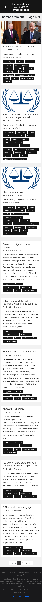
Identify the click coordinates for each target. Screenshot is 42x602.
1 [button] (19, 563)
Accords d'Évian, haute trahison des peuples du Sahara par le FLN (20, 464)
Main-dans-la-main (13, 191)
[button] (26, 563)
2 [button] (22, 563)
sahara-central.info (21, 592)
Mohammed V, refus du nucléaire (20, 351)
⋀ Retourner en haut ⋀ (21, 596)
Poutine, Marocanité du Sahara (19, 46)
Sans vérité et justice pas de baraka (17, 245)
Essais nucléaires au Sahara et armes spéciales (21, 7)
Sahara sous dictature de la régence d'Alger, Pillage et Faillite (20, 302)
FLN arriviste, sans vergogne (18, 507)
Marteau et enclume (13, 408)
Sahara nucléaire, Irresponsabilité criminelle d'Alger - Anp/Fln (20, 116)
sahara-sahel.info (19, 590)
